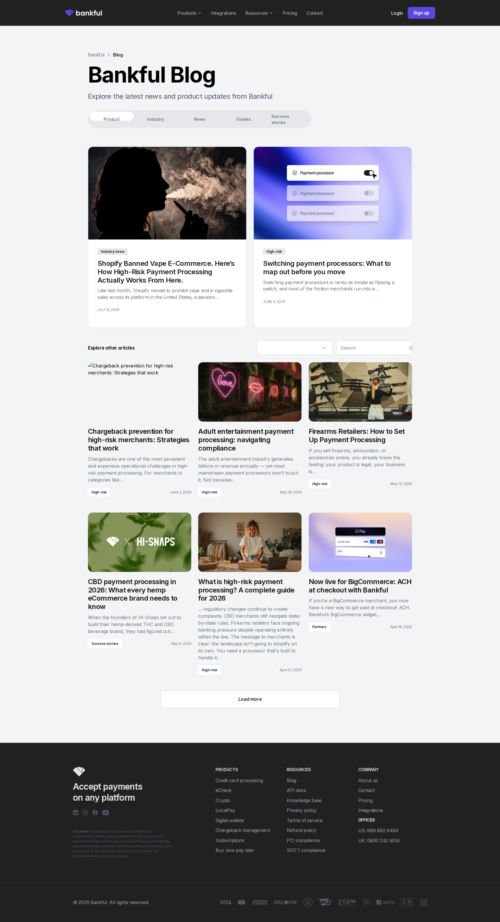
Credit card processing (239, 780)
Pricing (290, 13)
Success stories (280, 119)
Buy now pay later (235, 850)
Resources (256, 13)
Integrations (223, 13)
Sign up (421, 13)
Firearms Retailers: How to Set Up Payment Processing (357, 435)
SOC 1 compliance (306, 850)
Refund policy (301, 830)
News (199, 119)
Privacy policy (302, 810)
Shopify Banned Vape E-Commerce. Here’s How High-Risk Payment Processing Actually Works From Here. (166, 271)
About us (368, 780)
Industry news (112, 251)
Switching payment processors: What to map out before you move (327, 267)
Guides (243, 119)
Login (397, 13)
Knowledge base (304, 800)
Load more (250, 699)
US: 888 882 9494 (378, 830)
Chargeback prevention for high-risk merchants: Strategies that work (138, 439)
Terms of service (304, 820)
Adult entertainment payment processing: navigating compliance (245, 439)
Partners (319, 627)
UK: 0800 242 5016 (379, 841)
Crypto (223, 800)
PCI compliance (303, 840)
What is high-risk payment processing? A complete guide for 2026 (246, 590)
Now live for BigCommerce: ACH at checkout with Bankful (360, 585)
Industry (155, 119)
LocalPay (225, 810)
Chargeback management (243, 830)
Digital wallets (230, 820)
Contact (314, 13)
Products (187, 13)
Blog (118, 55)
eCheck (223, 790)
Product (112, 119)
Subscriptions (230, 840)
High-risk (274, 251)
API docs (296, 790)
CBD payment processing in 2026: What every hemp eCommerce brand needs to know (132, 594)
